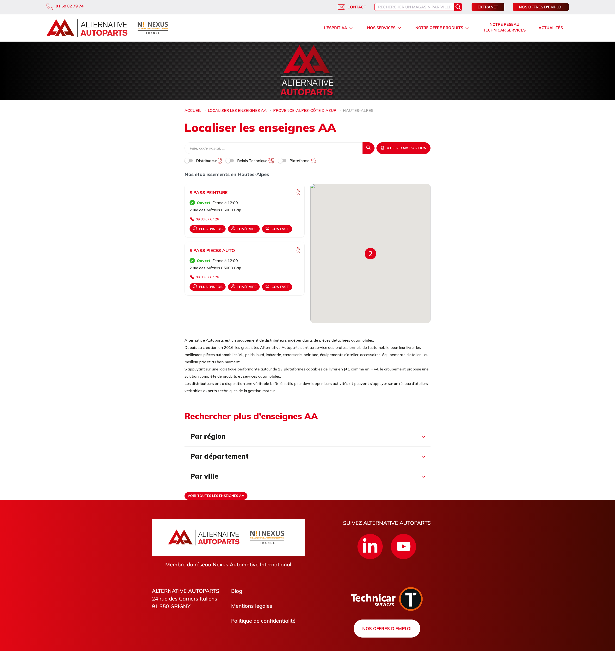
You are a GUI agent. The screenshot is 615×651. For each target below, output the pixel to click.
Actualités (551, 27)
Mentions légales (251, 605)
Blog (236, 591)
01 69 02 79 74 (70, 6)
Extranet (488, 7)
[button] (370, 253)
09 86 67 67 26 (207, 219)
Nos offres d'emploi (541, 7)
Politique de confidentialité (263, 620)
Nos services (381, 27)
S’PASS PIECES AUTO (212, 250)
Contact (356, 7)
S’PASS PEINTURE (209, 192)
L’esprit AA (335, 27)
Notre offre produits (439, 27)
